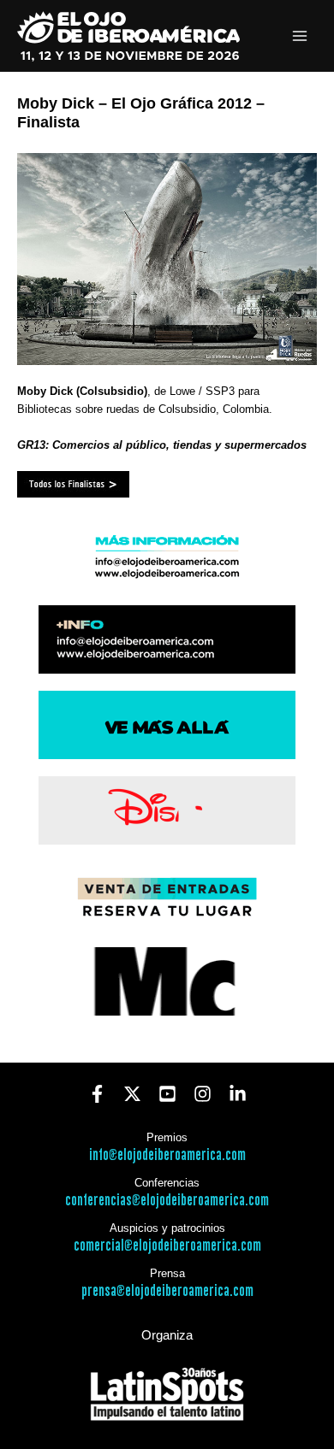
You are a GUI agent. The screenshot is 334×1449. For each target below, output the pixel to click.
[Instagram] (203, 1094)
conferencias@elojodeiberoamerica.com (167, 1201)
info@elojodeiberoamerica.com (167, 1155)
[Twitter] (132, 1094)
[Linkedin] (238, 1094)
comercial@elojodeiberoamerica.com (167, 1246)
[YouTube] (167, 1094)
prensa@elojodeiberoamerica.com (167, 1291)
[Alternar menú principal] (300, 36)
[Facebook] (97, 1094)
